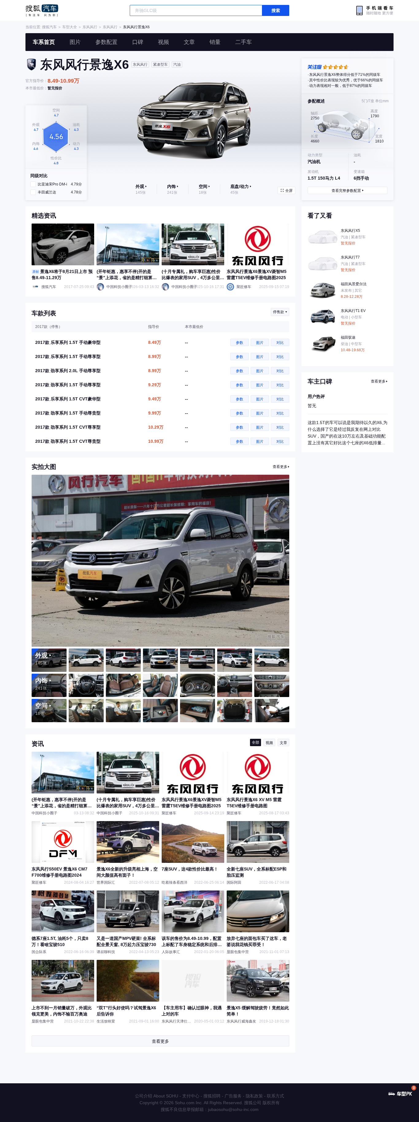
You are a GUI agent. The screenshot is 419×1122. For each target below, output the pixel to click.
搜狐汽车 (41, 10)
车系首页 (44, 42)
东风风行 (90, 27)
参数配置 (106, 42)
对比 (280, 343)
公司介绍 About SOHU (156, 1095)
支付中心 (190, 1095)
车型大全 (69, 27)
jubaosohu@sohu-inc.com (233, 1109)
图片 (75, 42)
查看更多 (280, 467)
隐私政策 (254, 1095)
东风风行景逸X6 (136, 27)
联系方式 (275, 1095)
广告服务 (233, 1095)
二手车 (243, 42)
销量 (215, 42)
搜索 (275, 10)
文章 (189, 42)
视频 (163, 42)
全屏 (289, 191)
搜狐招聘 (212, 1095)
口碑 (137, 42)
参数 (239, 343)
